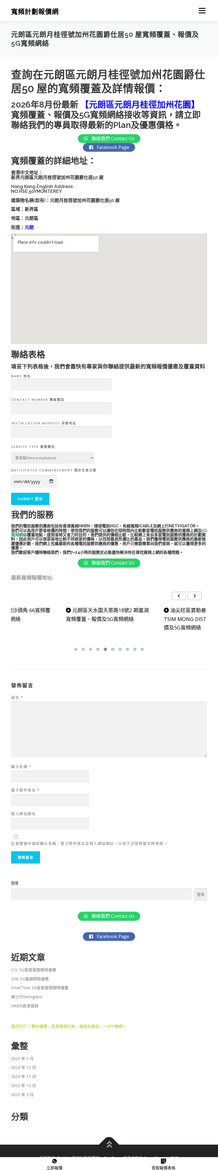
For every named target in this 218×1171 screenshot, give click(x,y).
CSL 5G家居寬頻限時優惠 (33, 969)
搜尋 (14, 883)
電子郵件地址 (25, 790)
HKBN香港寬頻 (24, 1005)
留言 (17, 697)
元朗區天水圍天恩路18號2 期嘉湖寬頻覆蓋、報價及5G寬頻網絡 (107, 614)
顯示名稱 (21, 766)
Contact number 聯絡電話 (37, 399)
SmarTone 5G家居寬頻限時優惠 (39, 987)
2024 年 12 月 (23, 1067)
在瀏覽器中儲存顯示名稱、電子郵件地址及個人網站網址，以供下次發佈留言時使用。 (89, 843)
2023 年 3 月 (22, 1094)
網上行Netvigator (27, 996)
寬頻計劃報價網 (35, 11)
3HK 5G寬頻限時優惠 (30, 979)
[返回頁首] (109, 1144)
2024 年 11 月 (23, 1076)
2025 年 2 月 (22, 1058)
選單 (200, 10)
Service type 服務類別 (33, 447)
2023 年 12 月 (23, 1085)
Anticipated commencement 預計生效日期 (54, 470)
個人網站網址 (23, 813)
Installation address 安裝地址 (43, 423)
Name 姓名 (21, 376)
